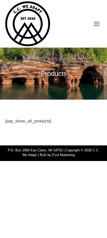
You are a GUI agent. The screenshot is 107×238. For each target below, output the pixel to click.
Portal (80, 155)
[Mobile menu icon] (96, 24)
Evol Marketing (63, 155)
